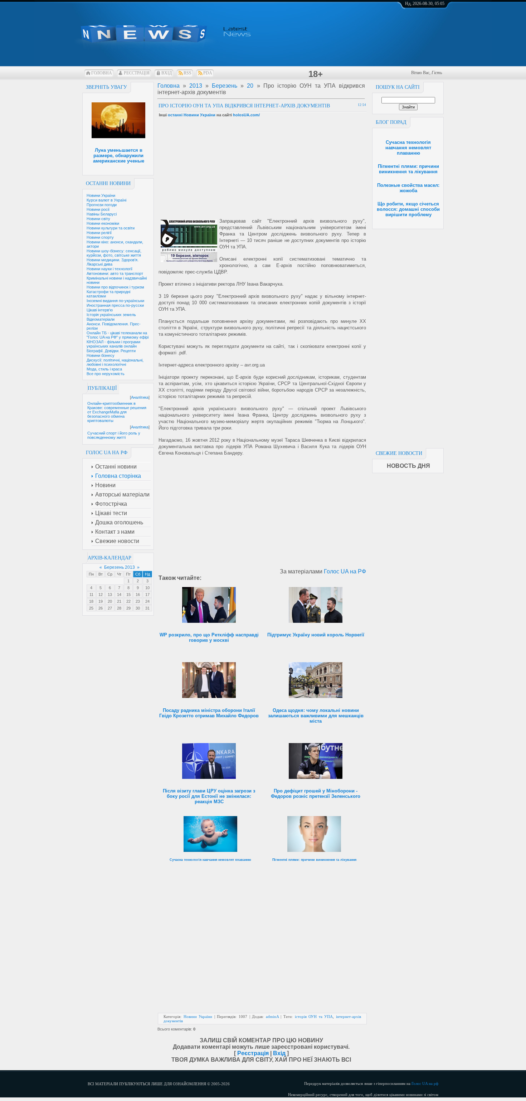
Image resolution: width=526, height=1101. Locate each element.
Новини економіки (103, 223)
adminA (272, 1016)
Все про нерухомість (106, 374)
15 (128, 594)
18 (91, 601)
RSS (187, 73)
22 (128, 601)
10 (147, 588)
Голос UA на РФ (345, 571)
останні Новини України (191, 115)
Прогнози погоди (102, 205)
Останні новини (108, 183)
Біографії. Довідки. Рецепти (111, 351)
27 (110, 608)
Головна (101, 73)
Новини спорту (100, 237)
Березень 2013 (119, 567)
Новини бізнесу (101, 355)
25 (91, 608)
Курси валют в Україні (106, 200)
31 (147, 608)
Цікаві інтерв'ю (100, 310)
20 (110, 601)
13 (110, 594)
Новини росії (98, 209)
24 (147, 601)
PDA (207, 73)
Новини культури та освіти (111, 228)
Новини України (101, 195)
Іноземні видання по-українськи (115, 301)
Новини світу (98, 219)
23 (138, 601)
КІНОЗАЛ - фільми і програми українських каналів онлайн (113, 344)
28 (119, 608)
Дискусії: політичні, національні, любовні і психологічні (115, 362)
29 (128, 608)
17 (147, 594)
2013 (195, 86)
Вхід (166, 73)
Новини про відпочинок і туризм (115, 287)
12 (100, 594)
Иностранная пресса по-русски (115, 305)
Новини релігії (99, 233)
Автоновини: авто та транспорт (115, 273)
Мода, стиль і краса (104, 369)
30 (138, 608)
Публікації (102, 388)
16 (138, 594)
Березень (224, 86)
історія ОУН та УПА (314, 1016)
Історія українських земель (111, 314)
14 (119, 594)
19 (100, 601)
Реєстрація (137, 73)
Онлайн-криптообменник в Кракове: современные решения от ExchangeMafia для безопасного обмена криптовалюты (116, 412)
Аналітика (139, 397)
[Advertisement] (408, 336)
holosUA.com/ (246, 115)
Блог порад (391, 122)
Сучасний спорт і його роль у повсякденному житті (113, 435)
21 (119, 601)
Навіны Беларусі (102, 214)
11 (91, 594)
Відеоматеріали (101, 319)
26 (100, 608)
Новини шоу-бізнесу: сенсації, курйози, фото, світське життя (114, 253)
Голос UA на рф (424, 1083)
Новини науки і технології (109, 269)
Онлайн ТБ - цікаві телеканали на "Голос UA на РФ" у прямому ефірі (117, 335)
